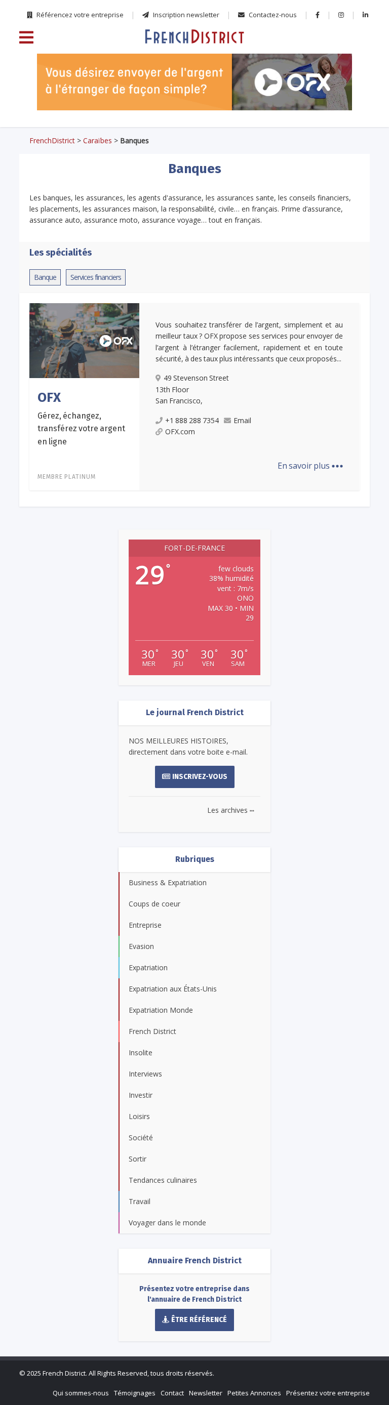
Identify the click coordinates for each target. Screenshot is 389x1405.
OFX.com (180, 431)
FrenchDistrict (52, 140)
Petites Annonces (254, 1392)
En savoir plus (310, 465)
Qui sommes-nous (81, 1392)
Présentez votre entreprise (328, 1392)
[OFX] (194, 82)
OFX (49, 397)
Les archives (230, 810)
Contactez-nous (272, 14)
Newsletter (205, 1392)
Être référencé (199, 1319)
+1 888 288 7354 (192, 420)
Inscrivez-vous (199, 776)
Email (242, 420)
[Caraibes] (194, 36)
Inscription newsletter (185, 14)
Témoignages (134, 1392)
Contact (172, 1392)
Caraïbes (97, 140)
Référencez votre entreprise (79, 14)
